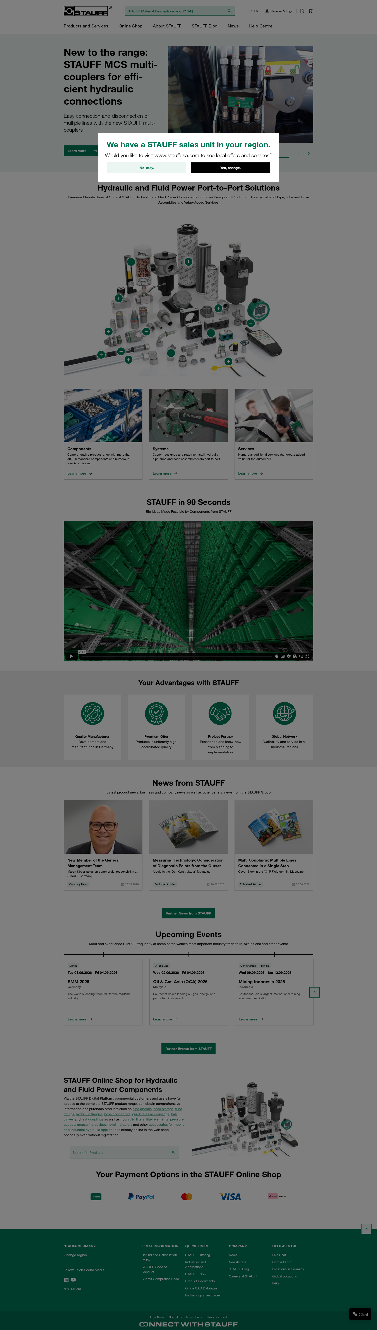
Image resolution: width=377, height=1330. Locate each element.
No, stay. (147, 167)
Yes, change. (230, 167)
